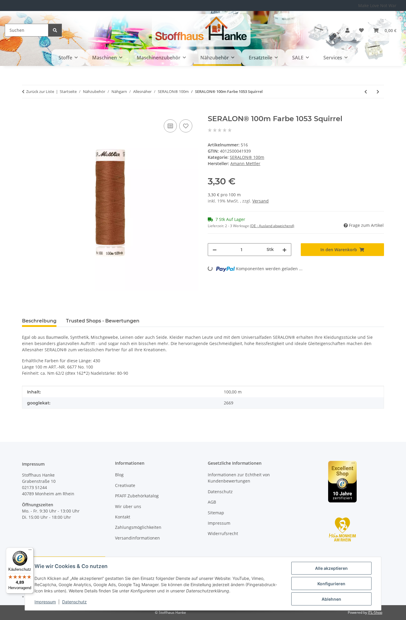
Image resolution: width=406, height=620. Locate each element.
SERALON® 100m (247, 157)
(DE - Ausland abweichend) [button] (272, 225)
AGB (212, 502)
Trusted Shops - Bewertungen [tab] (102, 321)
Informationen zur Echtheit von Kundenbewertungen (239, 478)
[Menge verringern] (214, 249)
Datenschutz (74, 601)
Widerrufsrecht (223, 533)
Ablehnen (331, 599)
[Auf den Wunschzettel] (185, 125)
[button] (347, 30)
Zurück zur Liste (40, 91)
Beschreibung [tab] (39, 321)
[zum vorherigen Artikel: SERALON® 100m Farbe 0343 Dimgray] (366, 91)
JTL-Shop (375, 612)
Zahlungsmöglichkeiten (138, 527)
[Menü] (30, 551)
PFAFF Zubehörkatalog (137, 496)
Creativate (125, 485)
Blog (119, 474)
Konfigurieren (331, 583)
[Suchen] (55, 30)
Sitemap (216, 512)
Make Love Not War (377, 5)
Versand (260, 201)
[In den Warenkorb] (27, 111)
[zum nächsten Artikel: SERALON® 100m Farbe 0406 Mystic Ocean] (378, 91)
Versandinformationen (137, 538)
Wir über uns (128, 506)
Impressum (45, 601)
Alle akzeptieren (331, 568)
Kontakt (122, 517)
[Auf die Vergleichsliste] (170, 125)
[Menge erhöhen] (284, 249)
